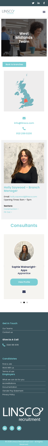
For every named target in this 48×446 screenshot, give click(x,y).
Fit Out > (8, 212)
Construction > (11, 209)
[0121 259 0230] (24, 128)
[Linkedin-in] (4, 428)
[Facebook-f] (12, 428)
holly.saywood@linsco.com (23, 196)
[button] (44, 12)
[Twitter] (19, 428)
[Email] (24, 291)
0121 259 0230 (24, 133)
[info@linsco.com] (24, 118)
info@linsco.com (24, 123)
